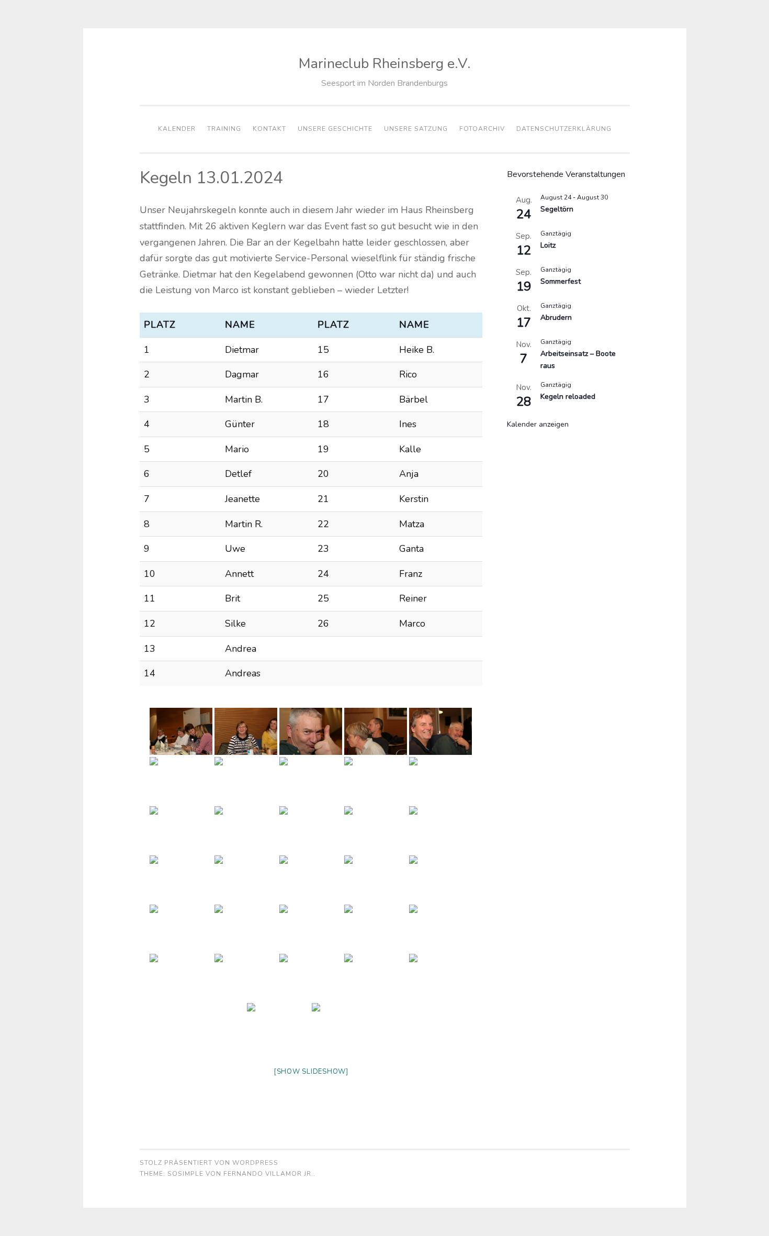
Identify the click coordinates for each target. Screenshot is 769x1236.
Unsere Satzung (416, 129)
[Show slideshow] (311, 1071)
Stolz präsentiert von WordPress (209, 1163)
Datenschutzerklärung (564, 129)
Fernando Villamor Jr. (268, 1174)
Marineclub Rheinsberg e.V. (385, 63)
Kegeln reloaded (567, 397)
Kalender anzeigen (538, 424)
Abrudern (556, 317)
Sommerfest (560, 281)
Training (224, 129)
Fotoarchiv (482, 129)
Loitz (548, 245)
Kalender (177, 129)
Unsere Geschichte (335, 129)
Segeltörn (556, 209)
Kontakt (269, 129)
